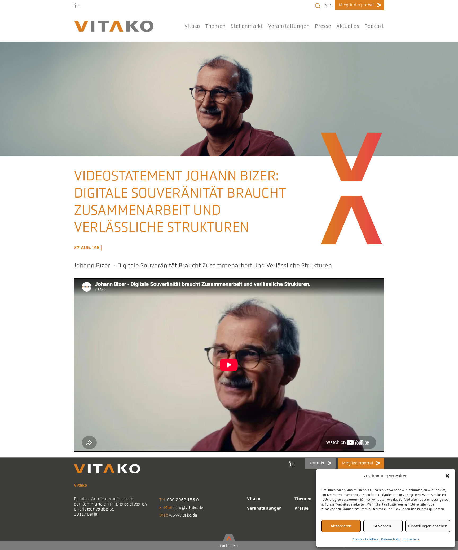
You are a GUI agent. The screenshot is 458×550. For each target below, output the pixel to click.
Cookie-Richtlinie (365, 539)
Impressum (411, 539)
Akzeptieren (341, 526)
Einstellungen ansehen (427, 526)
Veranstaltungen (264, 508)
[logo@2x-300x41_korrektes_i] (113, 23)
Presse (301, 508)
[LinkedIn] (76, 5)
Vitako (253, 498)
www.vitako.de (183, 515)
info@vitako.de (188, 507)
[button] (447, 476)
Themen (302, 498)
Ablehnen (383, 526)
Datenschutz (390, 539)
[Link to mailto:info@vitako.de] (328, 6)
